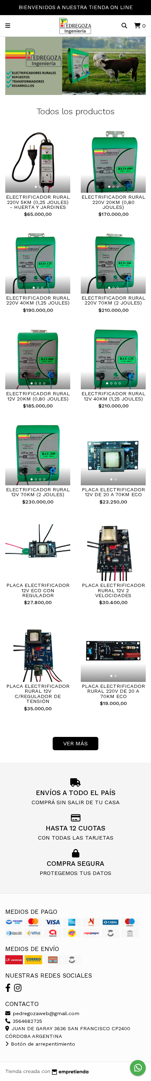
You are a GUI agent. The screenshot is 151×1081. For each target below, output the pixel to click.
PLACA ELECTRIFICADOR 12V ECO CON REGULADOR (38, 590)
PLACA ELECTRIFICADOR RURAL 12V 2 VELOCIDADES (113, 590)
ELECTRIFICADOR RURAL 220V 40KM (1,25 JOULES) (38, 300)
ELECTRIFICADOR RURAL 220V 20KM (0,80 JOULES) (113, 202)
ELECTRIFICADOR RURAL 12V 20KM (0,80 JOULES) (38, 396)
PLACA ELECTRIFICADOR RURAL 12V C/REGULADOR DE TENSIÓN (38, 693)
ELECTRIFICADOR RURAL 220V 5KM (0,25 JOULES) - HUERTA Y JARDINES (38, 202)
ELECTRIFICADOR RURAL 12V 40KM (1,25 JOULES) (113, 396)
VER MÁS (75, 743)
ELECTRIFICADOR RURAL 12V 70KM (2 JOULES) (38, 492)
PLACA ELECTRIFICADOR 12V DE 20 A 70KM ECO (113, 492)
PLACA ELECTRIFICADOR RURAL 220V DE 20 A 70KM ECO (113, 691)
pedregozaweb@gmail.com (45, 1013)
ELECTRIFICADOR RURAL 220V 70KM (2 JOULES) (113, 300)
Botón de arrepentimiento (42, 1044)
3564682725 (26, 1021)
